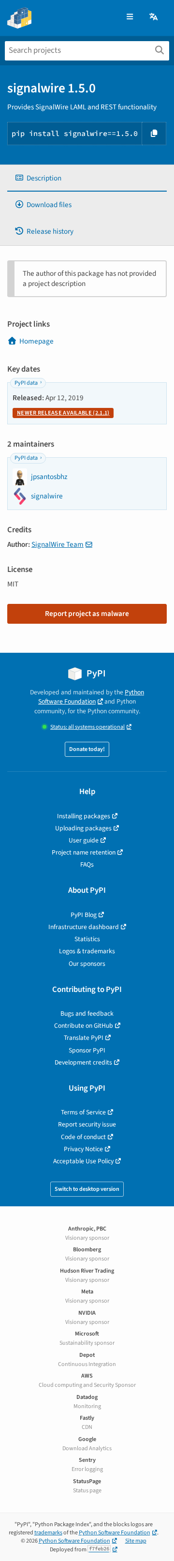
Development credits (83, 1062)
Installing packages (83, 816)
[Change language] (154, 17)
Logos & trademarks (87, 951)
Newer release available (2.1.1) (63, 413)
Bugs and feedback (87, 1013)
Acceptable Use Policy (83, 1161)
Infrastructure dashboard (83, 926)
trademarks (48, 1533)
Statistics (87, 939)
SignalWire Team (57, 544)
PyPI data (26, 383)
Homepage (36, 341)
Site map (135, 1541)
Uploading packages (83, 828)
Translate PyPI (83, 1037)
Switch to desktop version (87, 1189)
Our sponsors (87, 963)
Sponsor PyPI (87, 1050)
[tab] (87, 178)
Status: (87, 727)
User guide (84, 840)
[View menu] (130, 17)
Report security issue (87, 1124)
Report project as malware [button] (87, 613)
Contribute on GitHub (83, 1025)
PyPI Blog (84, 914)
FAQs (87, 864)
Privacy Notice (83, 1149)
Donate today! (87, 749)
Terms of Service (83, 1112)
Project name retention (84, 852)
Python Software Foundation (91, 697)
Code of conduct (83, 1136)
